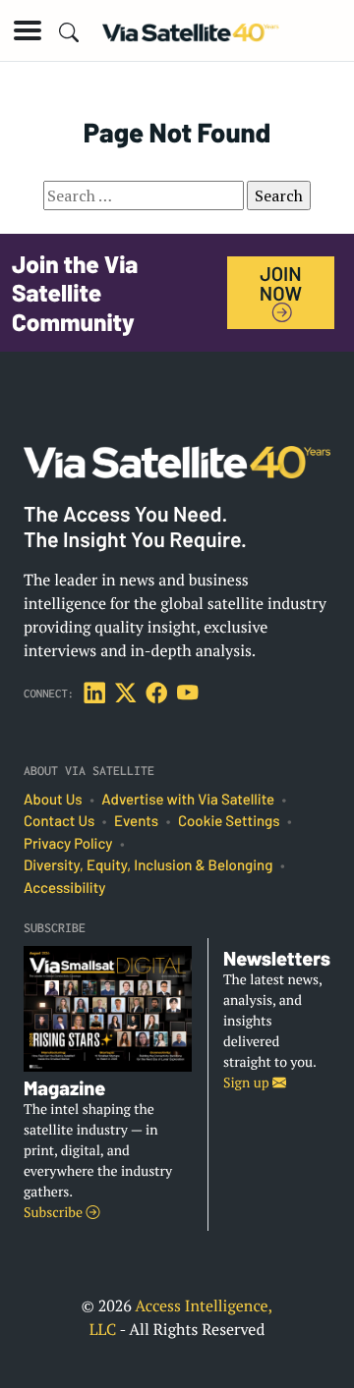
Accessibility (64, 888)
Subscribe (55, 1212)
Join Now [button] (281, 283)
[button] (27, 30)
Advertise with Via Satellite (187, 799)
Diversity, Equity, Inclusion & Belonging (148, 865)
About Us (53, 799)
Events (136, 821)
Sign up (247, 1083)
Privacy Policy (68, 844)
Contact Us (59, 821)
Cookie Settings (229, 821)
